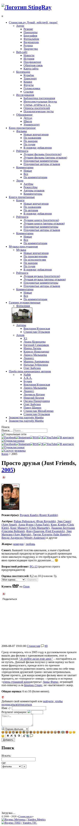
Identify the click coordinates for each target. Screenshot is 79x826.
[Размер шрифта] (24, 736)
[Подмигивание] (6, 732)
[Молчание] (37, 732)
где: (3, 762)
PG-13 (33, 566)
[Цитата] (31, 736)
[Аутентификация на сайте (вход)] (13, 450)
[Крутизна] (41, 732)
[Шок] (27, 732)
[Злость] (44, 732)
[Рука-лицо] (74, 732)
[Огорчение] (20, 732)
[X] (41, 437)
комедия (18, 544)
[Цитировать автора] (42, 646)
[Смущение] (51, 732)
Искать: (6, 755)
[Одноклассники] (12, 440)
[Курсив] (11, 736)
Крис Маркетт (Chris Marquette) (29, 527)
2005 (7, 469)
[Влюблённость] (58, 732)
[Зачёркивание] (18, 736)
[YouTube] (50, 437)
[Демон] (67, 732)
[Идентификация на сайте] (9, 708)
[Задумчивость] (70, 732)
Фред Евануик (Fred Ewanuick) (45, 531)
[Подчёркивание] (15, 736)
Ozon (26, 586)
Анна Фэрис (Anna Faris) (33, 524)
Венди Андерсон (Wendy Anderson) (23, 537)
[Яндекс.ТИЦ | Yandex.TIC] (19, 822)
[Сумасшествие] (30, 732)
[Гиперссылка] (27, 736)
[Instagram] (23, 437)
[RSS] (34, 437)
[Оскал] (13, 732)
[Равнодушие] (34, 732)
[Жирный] (7, 736)
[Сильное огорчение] (23, 732)
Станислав (33, 646)
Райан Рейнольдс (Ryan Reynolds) (35, 521)
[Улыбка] (2, 732)
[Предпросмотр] (2, 728)
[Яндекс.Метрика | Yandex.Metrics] (23, 819)
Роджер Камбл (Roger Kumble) (39, 515)
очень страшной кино (16, 681)
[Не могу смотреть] (2, 736)
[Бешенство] (48, 732)
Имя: (4, 708)
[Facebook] (8, 437)
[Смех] (16, 732)
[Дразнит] (9, 732)
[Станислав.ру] (26, 7)
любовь (30, 544)
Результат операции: (14, 712)
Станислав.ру (25, 816)
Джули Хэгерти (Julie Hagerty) (51, 534)
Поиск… (6, 430)
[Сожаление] (55, 732)
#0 (46, 646)
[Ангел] (63, 732)
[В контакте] (65, 437)
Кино (4, 453)
